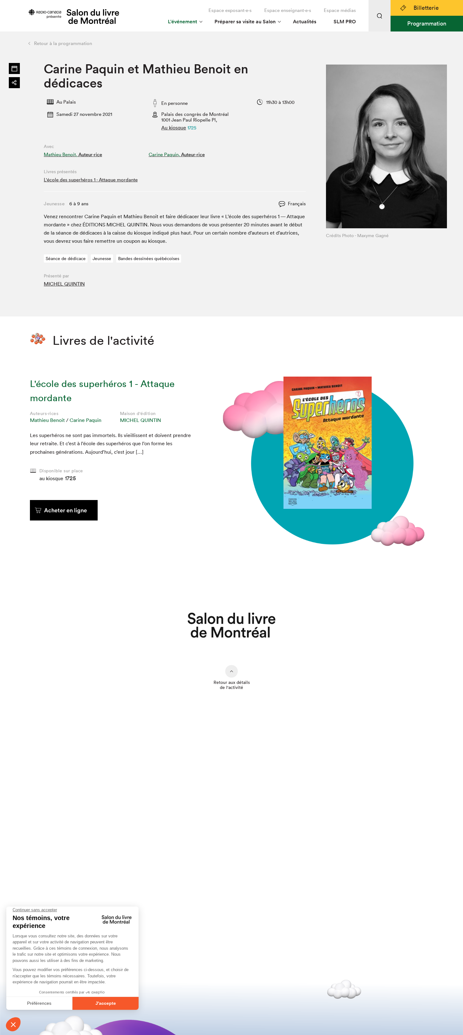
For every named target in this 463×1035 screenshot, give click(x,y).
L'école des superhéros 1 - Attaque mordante (91, 180)
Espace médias (340, 10)
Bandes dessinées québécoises (148, 258)
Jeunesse (102, 258)
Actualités (304, 21)
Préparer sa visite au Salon (245, 21)
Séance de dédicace (66, 258)
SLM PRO (345, 21)
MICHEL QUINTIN (64, 284)
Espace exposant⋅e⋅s (230, 10)
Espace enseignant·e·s (287, 10)
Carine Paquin (85, 420)
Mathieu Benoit (47, 420)
